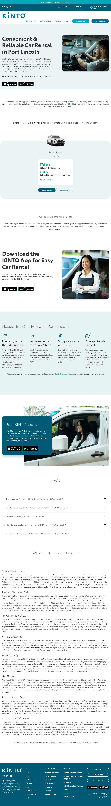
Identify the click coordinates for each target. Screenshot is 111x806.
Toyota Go (67, 782)
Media (66, 793)
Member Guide (50, 769)
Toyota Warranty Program (73, 772)
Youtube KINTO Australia (11, 6)
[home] (19, 15)
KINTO (70, 104)
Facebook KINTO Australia (3, 6)
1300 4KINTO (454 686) (100, 7)
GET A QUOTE (98, 775)
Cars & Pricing (45, 21)
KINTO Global (69, 797)
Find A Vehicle (78, 7)
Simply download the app (64, 374)
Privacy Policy (49, 783)
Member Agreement (52, 772)
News (66, 789)
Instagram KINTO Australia (7, 6)
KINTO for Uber (31, 794)
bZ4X (27, 787)
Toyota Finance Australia (8, 780)
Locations (48, 787)
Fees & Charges (50, 776)
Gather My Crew (50, 794)
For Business (30, 780)
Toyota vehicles (21, 435)
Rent (27, 772)
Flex (27, 776)
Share (28, 769)
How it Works (31, 21)
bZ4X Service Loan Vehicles (73, 786)
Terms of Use (49, 780)
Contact (48, 790)
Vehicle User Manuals (71, 769)
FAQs (66, 21)
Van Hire (29, 783)
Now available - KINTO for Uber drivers (55, 2)
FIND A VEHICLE (98, 769)
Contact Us (64, 7)
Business (57, 21)
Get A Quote (100, 21)
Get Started (80, 21)
